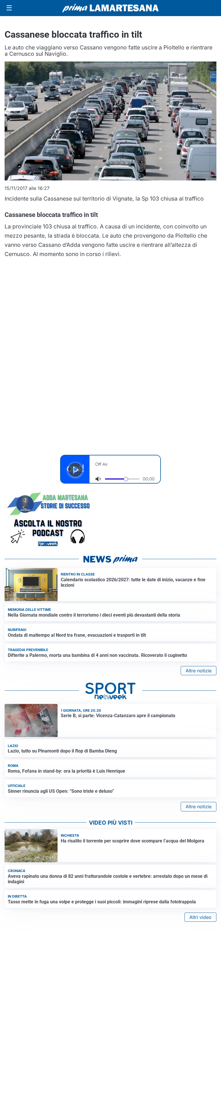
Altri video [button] (200, 917)
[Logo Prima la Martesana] (110, 8)
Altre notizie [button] (199, 670)
